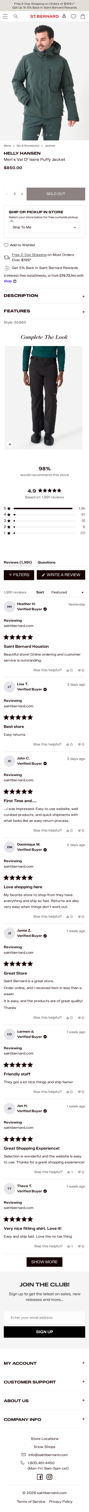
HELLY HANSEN (22, 153)
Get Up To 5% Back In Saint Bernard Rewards (44, 7)
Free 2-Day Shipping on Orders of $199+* (44, 3)
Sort (40, 592)
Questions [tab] (47, 563)
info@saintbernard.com (48, 1455)
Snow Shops (44, 1447)
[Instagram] (49, 1477)
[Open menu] (5, 16)
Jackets (50, 145)
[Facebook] (40, 1477)
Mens (7, 145)
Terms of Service (31, 1502)
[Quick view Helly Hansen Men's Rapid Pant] (43, 397)
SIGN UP (44, 1332)
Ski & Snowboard (28, 145)
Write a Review (65, 576)
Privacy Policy (60, 1502)
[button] (44, 508)
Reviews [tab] (18, 563)
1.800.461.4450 (41, 1463)
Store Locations (44, 1439)
